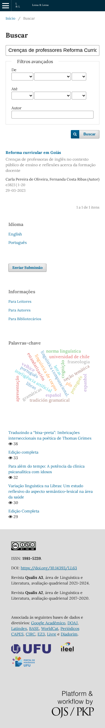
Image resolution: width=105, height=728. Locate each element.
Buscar (89, 134)
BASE (34, 628)
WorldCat (49, 628)
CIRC (30, 634)
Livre (51, 634)
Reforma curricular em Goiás (50, 161)
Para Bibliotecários (24, 318)
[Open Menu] (5, 5)
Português (17, 242)
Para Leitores (19, 301)
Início (10, 18)
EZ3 (41, 634)
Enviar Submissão (27, 267)
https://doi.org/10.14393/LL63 (49, 567)
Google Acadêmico (48, 622)
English (15, 234)
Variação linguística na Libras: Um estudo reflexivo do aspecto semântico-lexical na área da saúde (50, 491)
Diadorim (69, 634)
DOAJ (72, 622)
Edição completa (23, 452)
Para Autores (19, 310)
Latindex (19, 628)
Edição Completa (23, 511)
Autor (16, 107)
